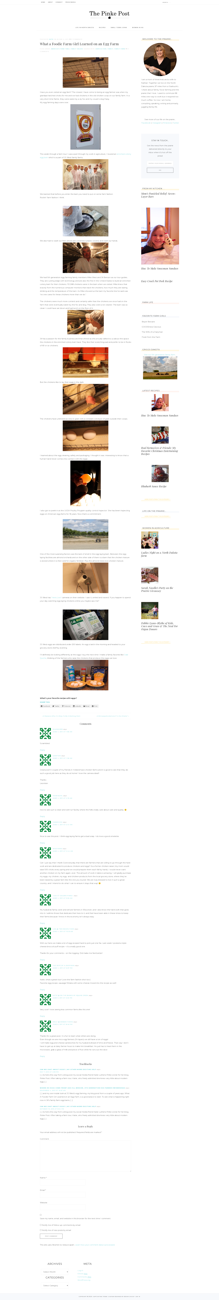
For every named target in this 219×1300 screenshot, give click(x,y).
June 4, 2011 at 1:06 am (62, 732)
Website (43, 1203)
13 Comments (76, 39)
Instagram (156, 123)
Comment (44, 1139)
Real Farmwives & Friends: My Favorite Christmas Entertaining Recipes (159, 451)
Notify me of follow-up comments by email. (61, 1225)
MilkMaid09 (58, 729)
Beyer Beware (148, 322)
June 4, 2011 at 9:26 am (63, 898)
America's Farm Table (60, 49)
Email (43, 1190)
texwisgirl (58, 795)
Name (43, 1178)
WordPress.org (84, 1280)
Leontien (57, 756)
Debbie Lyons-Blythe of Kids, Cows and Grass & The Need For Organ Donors (159, 626)
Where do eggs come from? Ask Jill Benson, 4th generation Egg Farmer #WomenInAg (82, 1088)
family (110, 49)
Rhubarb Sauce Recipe (153, 486)
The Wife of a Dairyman (64, 965)
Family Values (77, 49)
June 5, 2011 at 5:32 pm (62, 998)
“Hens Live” (56, 597)
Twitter (176, 123)
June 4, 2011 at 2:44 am (63, 851)
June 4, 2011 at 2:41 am (63, 824)
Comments (84, 1277)
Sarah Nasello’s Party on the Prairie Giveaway (157, 589)
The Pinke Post (109, 15)
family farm (119, 49)
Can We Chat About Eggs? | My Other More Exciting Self (68, 1069)
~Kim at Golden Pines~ (63, 895)
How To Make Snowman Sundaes (159, 268)
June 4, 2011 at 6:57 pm (63, 968)
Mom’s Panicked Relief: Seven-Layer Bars (158, 195)
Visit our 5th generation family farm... (160, 355)
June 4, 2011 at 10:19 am (63, 931)
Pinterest (167, 123)
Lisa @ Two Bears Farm (63, 929)
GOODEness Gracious (151, 327)
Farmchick (57, 822)
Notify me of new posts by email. (56, 1230)
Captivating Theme (100, 1296)
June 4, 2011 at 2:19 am (62, 798)
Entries (82, 1274)
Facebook (146, 123)
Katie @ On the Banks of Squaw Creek (70, 995)
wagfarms (57, 848)
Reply (42, 750)
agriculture (101, 49)
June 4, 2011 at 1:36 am (62, 758)
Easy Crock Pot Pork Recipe (156, 281)
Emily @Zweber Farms (63, 1022)
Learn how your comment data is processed (95, 1245)
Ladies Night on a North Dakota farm (159, 554)
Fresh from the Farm (151, 337)
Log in (80, 1270)
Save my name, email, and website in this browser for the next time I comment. (75, 1218)
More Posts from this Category (157, 499)
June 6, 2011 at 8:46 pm (63, 1024)
